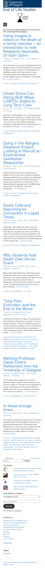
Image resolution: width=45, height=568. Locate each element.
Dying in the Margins (19, 83)
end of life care (33, 339)
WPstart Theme (8, 565)
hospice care (28, 341)
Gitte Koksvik (34, 220)
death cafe (15, 245)
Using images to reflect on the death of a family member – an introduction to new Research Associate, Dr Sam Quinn (22, 45)
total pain (32, 348)
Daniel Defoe (7, 449)
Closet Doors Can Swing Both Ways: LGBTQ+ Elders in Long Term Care (19, 99)
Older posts (8, 458)
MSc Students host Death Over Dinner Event (19, 258)
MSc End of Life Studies (31, 131)
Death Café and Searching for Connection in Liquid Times (21, 210)
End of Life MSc (17, 131)
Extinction (14, 348)
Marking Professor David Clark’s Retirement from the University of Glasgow (22, 363)
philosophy (34, 344)
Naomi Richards (34, 108)
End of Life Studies (19, 9)
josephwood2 (7, 314)
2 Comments (7, 111)
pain (14, 344)
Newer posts (36, 458)
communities (28, 438)
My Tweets (7, 553)
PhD (28, 344)
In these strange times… (17, 407)
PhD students (23, 348)
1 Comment (15, 376)
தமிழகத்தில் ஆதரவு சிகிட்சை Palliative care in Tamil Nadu (26, 475)
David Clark (31, 396)
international (7, 344)
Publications (24, 245)
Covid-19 (24, 339)
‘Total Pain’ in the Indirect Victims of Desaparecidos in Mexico (26, 481)
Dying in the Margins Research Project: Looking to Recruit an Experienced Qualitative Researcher (21, 152)
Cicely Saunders (17, 337)
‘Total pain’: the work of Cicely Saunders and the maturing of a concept (27, 469)
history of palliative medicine (13, 341)
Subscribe (9, 506)
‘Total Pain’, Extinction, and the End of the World (19, 304)
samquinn (34, 58)
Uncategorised (32, 83)
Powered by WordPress (27, 562)
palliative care (21, 344)
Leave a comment (9, 168)
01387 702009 (8, 538)
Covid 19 (6, 440)
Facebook (7, 542)
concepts (17, 339)
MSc (29, 291)
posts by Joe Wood (9, 346)
